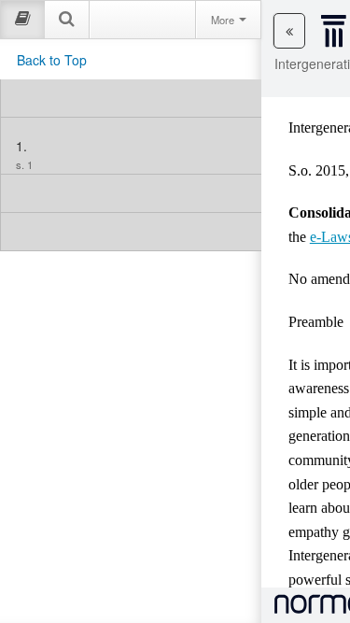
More (224, 19)
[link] (131, 98)
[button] (289, 31)
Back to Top (52, 59)
